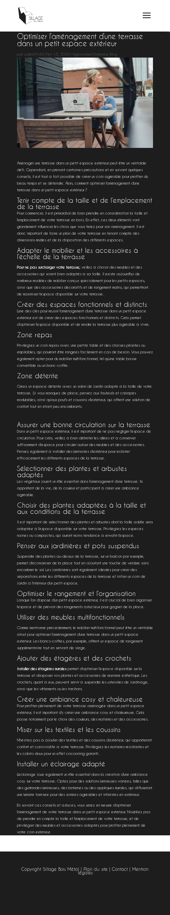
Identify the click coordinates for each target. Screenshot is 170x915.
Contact (120, 869)
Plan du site (95, 869)
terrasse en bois (70, 220)
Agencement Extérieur (90, 54)
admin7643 (33, 54)
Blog (113, 54)
